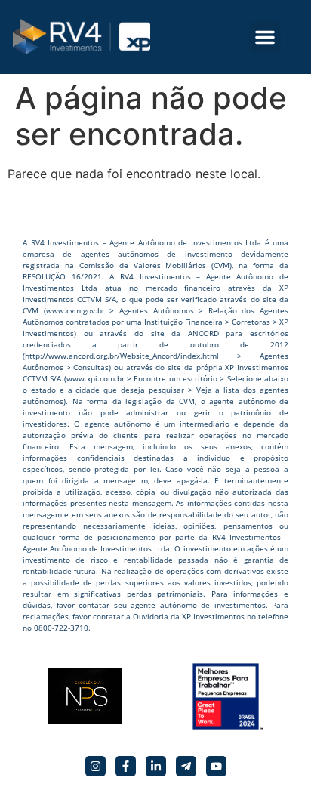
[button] (265, 37)
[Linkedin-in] (156, 766)
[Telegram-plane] (186, 766)
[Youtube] (216, 766)
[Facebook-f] (125, 766)
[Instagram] (95, 766)
